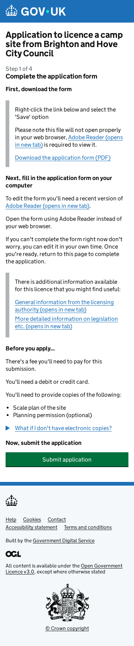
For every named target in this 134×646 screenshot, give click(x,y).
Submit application (67, 459)
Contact (57, 519)
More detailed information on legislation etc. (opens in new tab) (66, 322)
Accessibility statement (31, 527)
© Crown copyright (67, 628)
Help (11, 519)
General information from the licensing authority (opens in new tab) (64, 306)
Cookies (32, 519)
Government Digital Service (64, 540)
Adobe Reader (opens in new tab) (47, 205)
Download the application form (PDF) (63, 157)
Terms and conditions (88, 527)
